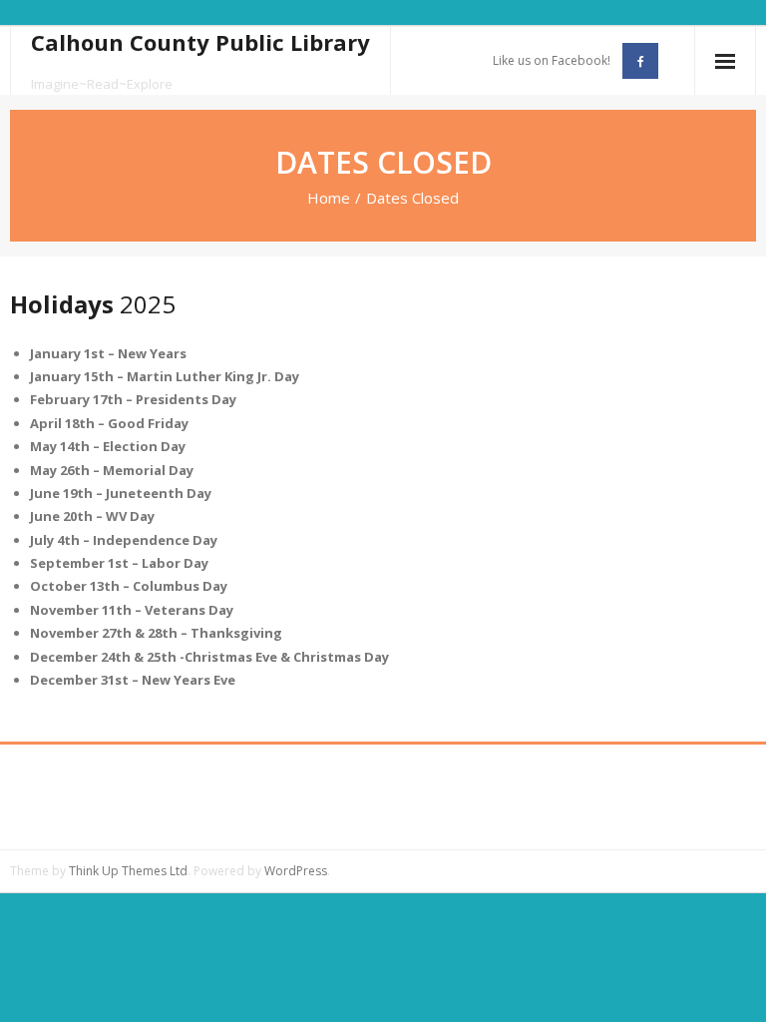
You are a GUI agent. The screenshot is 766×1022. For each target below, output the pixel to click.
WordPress (295, 870)
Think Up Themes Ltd (128, 870)
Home (328, 198)
